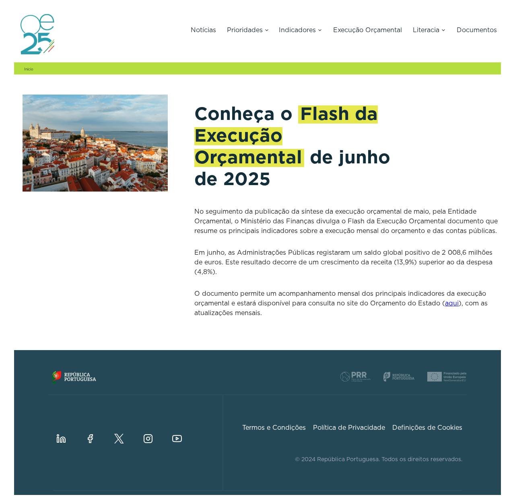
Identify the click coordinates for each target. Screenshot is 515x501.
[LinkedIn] (67, 432)
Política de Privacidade (349, 428)
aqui (452, 303)
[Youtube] (183, 432)
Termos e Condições (274, 428)
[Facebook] (96, 432)
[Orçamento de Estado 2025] (98, 34)
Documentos (477, 30)
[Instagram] (154, 432)
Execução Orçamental (367, 30)
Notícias (203, 30)
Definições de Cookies (427, 428)
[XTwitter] (125, 432)
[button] (248, 31)
